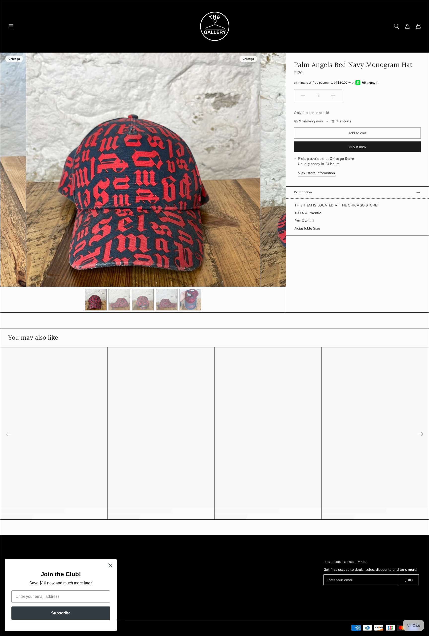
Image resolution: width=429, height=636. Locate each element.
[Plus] (333, 96)
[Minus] (303, 96)
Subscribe (61, 613)
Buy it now (357, 147)
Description (303, 192)
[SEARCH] (396, 26)
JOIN (409, 580)
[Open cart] (418, 26)
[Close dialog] (110, 565)
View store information (316, 173)
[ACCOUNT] (407, 26)
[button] (12, 26)
